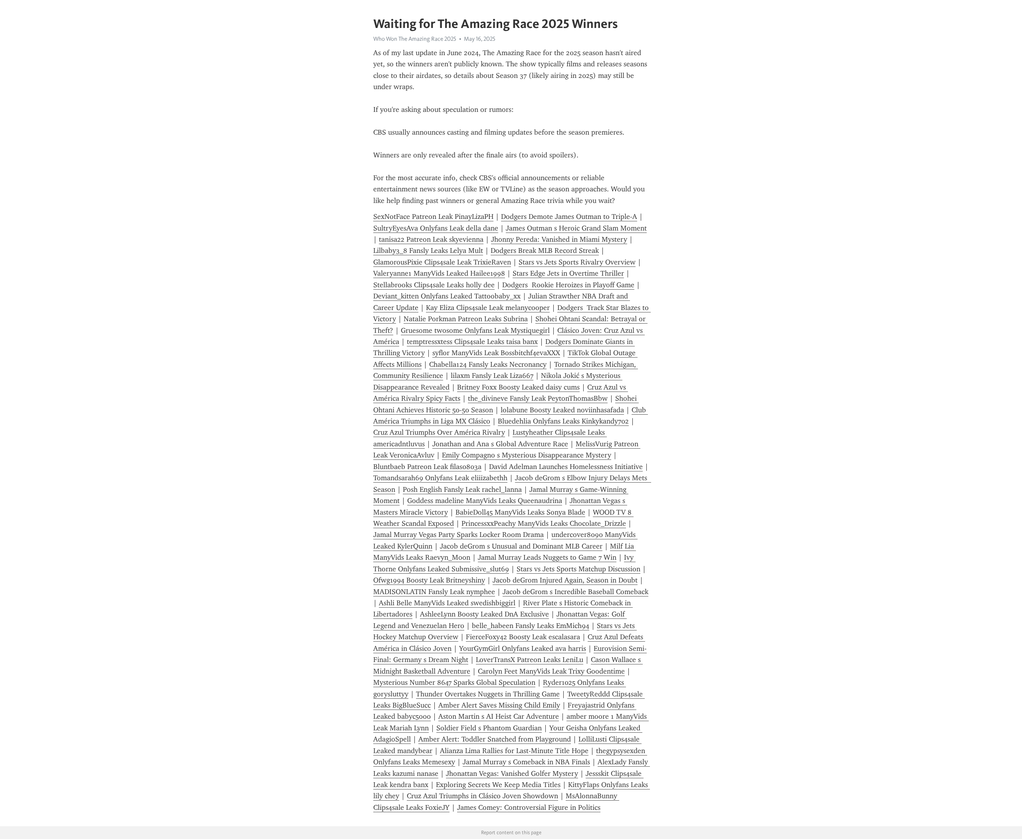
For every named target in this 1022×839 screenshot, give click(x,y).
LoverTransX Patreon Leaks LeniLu (529, 659)
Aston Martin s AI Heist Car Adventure (498, 716)
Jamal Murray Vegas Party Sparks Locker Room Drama (458, 534)
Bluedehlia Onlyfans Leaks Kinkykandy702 (563, 421)
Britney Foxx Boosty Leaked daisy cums (518, 387)
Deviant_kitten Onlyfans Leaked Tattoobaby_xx (447, 296)
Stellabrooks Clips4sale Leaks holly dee (434, 284)
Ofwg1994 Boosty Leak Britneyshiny (429, 580)
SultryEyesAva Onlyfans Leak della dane (435, 228)
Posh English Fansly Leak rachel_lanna (462, 489)
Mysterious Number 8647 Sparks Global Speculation (454, 682)
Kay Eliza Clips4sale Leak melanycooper (488, 307)
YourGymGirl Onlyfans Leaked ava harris (522, 648)
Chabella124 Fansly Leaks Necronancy (488, 364)
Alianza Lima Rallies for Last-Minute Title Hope (514, 750)
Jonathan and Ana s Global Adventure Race (500, 443)
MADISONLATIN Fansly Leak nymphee (434, 591)
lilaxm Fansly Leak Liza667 (492, 375)
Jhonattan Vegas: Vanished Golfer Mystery (512, 773)
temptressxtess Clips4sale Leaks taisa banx (472, 341)
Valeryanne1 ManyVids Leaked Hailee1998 (439, 273)
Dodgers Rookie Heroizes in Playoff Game (568, 284)
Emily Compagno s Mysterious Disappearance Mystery (526, 455)
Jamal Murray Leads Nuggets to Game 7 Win (547, 557)
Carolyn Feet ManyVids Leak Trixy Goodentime (551, 671)
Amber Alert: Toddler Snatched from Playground (494, 739)
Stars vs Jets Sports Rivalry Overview (577, 262)
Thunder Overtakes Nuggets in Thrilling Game (488, 694)
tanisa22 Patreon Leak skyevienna (431, 239)
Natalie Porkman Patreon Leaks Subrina (466, 318)
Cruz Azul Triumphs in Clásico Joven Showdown (482, 795)
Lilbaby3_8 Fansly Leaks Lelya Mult (428, 250)
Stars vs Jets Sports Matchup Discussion (578, 569)
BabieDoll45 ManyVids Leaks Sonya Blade (520, 512)
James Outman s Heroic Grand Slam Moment (576, 228)
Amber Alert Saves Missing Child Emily (499, 705)
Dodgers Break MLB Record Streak (545, 250)
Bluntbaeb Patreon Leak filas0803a (427, 466)
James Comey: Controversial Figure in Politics (528, 807)
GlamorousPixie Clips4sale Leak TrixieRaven (442, 262)
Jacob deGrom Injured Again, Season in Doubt (565, 580)
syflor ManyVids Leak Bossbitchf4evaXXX (496, 352)
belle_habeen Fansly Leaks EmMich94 (530, 625)
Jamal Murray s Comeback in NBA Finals (526, 761)
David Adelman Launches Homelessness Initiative (566, 466)
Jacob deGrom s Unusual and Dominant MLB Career (521, 546)
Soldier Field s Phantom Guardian (489, 728)
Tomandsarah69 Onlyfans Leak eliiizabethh (440, 477)
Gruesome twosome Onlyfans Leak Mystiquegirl (475, 330)
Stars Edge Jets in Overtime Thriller (568, 273)
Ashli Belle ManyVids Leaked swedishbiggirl (447, 602)
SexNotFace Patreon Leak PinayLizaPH (433, 216)
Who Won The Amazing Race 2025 (414, 38)
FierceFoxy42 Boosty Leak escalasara (523, 636)
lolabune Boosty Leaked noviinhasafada (562, 410)
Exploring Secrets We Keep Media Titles (498, 784)
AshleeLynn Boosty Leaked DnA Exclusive (484, 614)
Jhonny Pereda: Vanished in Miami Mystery (559, 239)
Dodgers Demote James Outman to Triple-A (569, 216)
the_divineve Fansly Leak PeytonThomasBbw (538, 398)
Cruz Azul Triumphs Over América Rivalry (439, 432)
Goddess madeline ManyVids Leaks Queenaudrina (484, 500)
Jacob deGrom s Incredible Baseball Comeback (575, 591)
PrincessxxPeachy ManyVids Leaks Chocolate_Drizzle (543, 523)
